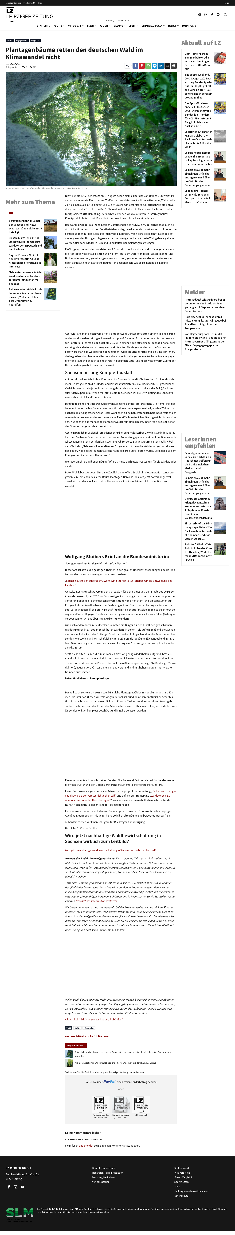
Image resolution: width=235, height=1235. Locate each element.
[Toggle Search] (225, 14)
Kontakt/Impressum (103, 1168)
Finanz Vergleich (183, 1177)
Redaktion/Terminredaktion (107, 1172)
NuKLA (77, 1028)
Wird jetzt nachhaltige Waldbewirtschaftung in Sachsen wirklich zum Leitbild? (110, 850)
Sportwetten (181, 1182)
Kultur (104, 25)
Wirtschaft (74, 25)
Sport (132, 25)
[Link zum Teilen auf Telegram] (154, 66)
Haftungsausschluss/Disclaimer (191, 1191)
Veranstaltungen (152, 25)
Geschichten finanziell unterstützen (97, 901)
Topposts (35, 40)
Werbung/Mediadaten (104, 1177)
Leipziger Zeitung (13, 3)
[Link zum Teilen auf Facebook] (135, 66)
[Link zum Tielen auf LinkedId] (161, 66)
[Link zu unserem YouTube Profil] (200, 15)
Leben (90, 25)
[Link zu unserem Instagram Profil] (206, 15)
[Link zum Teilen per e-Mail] (167, 66)
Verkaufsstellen (101, 1182)
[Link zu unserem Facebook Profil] (212, 15)
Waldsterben (89, 1028)
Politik (58, 25)
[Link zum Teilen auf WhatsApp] (148, 66)
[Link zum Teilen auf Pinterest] (142, 66)
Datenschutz (181, 1195)
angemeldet (86, 1145)
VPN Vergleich (182, 1172)
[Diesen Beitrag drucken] (174, 66)
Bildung (118, 25)
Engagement (21, 40)
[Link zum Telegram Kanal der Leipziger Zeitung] (218, 15)
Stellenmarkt (29, 3)
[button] (63, 25)
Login (227, 3)
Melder (172, 25)
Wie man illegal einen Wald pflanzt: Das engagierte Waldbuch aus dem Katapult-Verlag (115, 1062)
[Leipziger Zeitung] (29, 14)
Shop (40, 3)
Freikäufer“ (116, 1019)
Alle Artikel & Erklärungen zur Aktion (86, 1019)
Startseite (43, 25)
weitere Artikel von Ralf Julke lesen (87, 1036)
